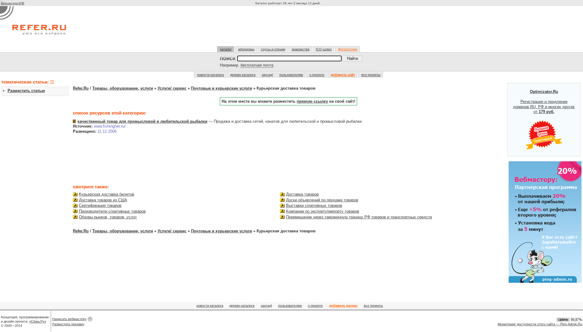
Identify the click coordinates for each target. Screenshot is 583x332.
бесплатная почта (256, 65)
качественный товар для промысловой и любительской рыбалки (142, 121)
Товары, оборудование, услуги (122, 88)
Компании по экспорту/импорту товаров (322, 211)
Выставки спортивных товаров (314, 205)
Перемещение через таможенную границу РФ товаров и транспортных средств (359, 217)
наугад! (267, 75)
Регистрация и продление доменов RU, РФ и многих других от (544, 101)
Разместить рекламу (68, 324)
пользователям (291, 75)
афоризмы (246, 49)
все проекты (370, 75)
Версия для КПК (12, 3)
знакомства (300, 49)
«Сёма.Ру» (37, 321)
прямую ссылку (312, 101)
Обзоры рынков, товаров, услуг (108, 217)
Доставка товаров (302, 194)
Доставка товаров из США (103, 200)
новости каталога (210, 75)
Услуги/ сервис (172, 88)
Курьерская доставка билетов (106, 194)
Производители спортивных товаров (112, 211)
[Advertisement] (288, 28)
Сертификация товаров (100, 205)
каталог (226, 49)
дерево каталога (242, 75)
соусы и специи (273, 49)
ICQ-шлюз (324, 49)
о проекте (316, 75)
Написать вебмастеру (69, 319)
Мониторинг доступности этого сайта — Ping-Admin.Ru (540, 324)
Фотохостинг (347, 49)
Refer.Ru (81, 88)
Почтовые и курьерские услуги (221, 88)
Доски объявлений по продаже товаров (322, 200)
